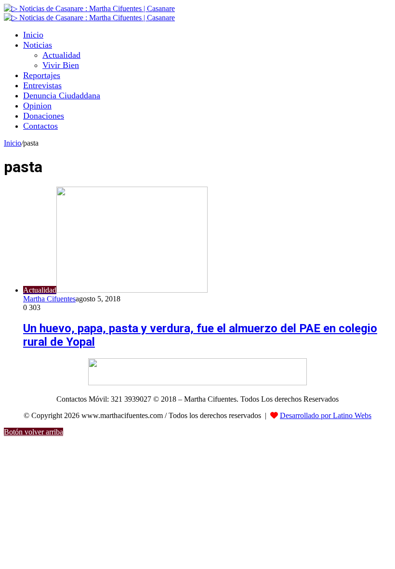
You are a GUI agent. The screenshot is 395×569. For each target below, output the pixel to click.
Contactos (40, 126)
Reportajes (41, 75)
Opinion (37, 105)
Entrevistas (42, 85)
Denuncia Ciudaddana (61, 95)
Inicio (33, 35)
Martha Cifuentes (49, 299)
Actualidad (61, 55)
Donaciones (43, 116)
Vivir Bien (60, 65)
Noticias (37, 45)
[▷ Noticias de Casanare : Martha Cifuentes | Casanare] (89, 8)
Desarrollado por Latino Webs (325, 415)
